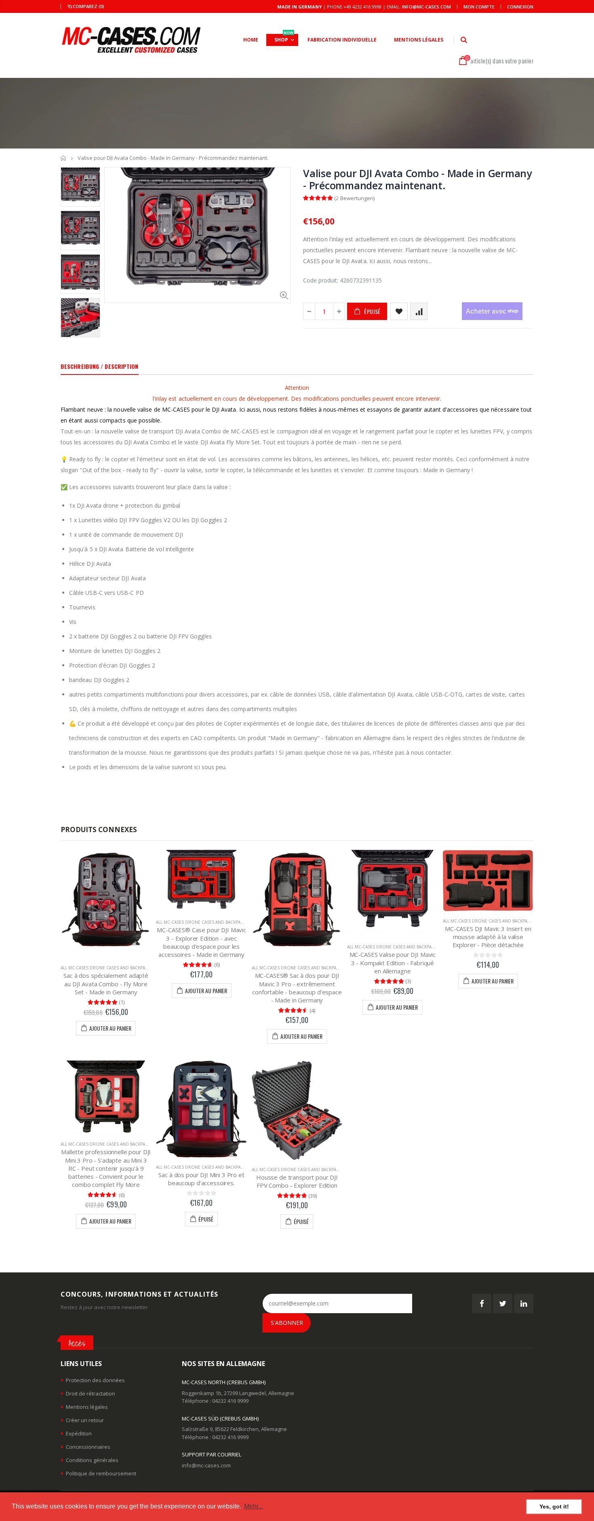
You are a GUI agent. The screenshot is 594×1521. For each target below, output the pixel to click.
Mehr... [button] (253, 1506)
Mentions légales (87, 1406)
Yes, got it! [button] (554, 1506)
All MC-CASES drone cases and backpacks (107, 968)
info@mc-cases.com (426, 7)
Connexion (520, 7)
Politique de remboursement (101, 1473)
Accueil (64, 158)
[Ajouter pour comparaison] (419, 311)
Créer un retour (85, 1420)
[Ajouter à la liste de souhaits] (399, 311)
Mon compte (479, 7)
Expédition (79, 1433)
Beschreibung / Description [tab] (100, 366)
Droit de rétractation (90, 1393)
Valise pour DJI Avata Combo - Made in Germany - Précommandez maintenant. (417, 179)
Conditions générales (92, 1460)
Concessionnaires (88, 1446)
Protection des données (95, 1380)
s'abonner (287, 1322)
